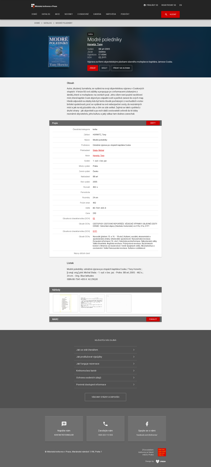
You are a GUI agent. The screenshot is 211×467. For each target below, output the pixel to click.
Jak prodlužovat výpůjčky (89, 356)
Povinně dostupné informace (91, 384)
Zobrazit (153, 319)
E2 (94, 218)
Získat (93, 68)
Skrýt (153, 123)
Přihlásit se (151, 5)
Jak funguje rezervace (87, 363)
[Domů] (44, 6)
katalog (48, 23)
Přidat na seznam (121, 68)
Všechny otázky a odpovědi (105, 397)
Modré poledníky (64, 23)
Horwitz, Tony (95, 44)
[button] (59, 51)
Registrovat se (169, 5)
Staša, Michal (98, 150)
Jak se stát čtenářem (87, 350)
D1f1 (95, 231)
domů (37, 23)
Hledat (170, 14)
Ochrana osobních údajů (88, 377)
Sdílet (104, 68)
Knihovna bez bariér (86, 370)
